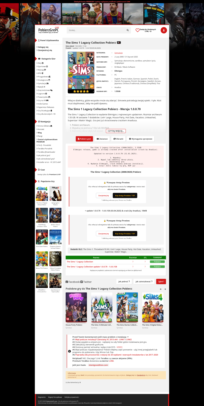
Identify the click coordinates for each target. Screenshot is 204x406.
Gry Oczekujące (44, 110)
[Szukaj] (128, 30)
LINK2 (129, 339)
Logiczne (41, 93)
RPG (40, 73)
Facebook (74, 282)
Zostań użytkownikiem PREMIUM (46, 140)
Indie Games (43, 104)
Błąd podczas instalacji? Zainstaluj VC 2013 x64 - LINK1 (100, 339)
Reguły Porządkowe (55, 397)
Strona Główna (44, 126)
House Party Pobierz (74, 325)
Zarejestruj (141, 375)
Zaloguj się (43, 47)
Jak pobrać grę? (44, 155)
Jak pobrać (123, 281)
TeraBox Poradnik (45, 148)
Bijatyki (41, 87)
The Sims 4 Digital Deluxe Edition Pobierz (152, 325)
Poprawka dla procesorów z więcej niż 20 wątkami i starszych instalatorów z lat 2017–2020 (116, 354)
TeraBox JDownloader (46, 152)
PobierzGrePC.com (51, 401)
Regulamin (42, 397)
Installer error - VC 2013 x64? (49, 162)
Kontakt (41, 129)
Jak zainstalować (143, 281)
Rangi (40, 136)
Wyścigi (41, 70)
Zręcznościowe (44, 90)
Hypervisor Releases (46, 107)
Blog (40, 133)
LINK (111, 361)
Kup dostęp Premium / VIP (125, 195)
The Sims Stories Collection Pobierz (127, 325)
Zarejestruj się (103, 195)
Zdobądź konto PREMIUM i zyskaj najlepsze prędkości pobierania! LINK (102, 2)
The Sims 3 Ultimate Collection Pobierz (101, 325)
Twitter (87, 282)
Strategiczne (43, 80)
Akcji (40, 63)
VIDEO (119, 347)
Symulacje (119, 53)
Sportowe (42, 66)
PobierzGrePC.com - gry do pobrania (48, 30)
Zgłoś (161, 281)
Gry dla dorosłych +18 (46, 114)
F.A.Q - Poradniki (44, 145)
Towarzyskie (43, 97)
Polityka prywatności (71, 397)
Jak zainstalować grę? (46, 159)
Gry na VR (42, 100)
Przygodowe (43, 76)
